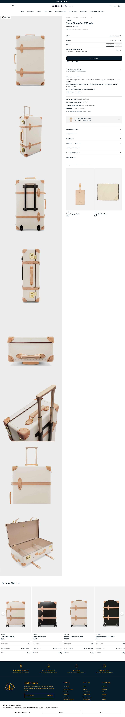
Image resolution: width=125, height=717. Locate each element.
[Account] (115, 6)
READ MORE (70, 92)
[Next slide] (122, 613)
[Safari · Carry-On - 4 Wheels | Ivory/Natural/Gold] (15, 613)
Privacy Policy (54, 707)
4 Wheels (118, 45)
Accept (62, 712)
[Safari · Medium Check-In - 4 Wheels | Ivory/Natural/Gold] (78, 613)
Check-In (83, 17)
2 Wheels (110, 45)
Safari (90, 17)
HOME (68, 17)
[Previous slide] (3, 613)
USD (12, 6)
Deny (101, 712)
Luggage (75, 17)
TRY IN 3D (79, 92)
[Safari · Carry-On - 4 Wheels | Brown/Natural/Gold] (47, 613)
